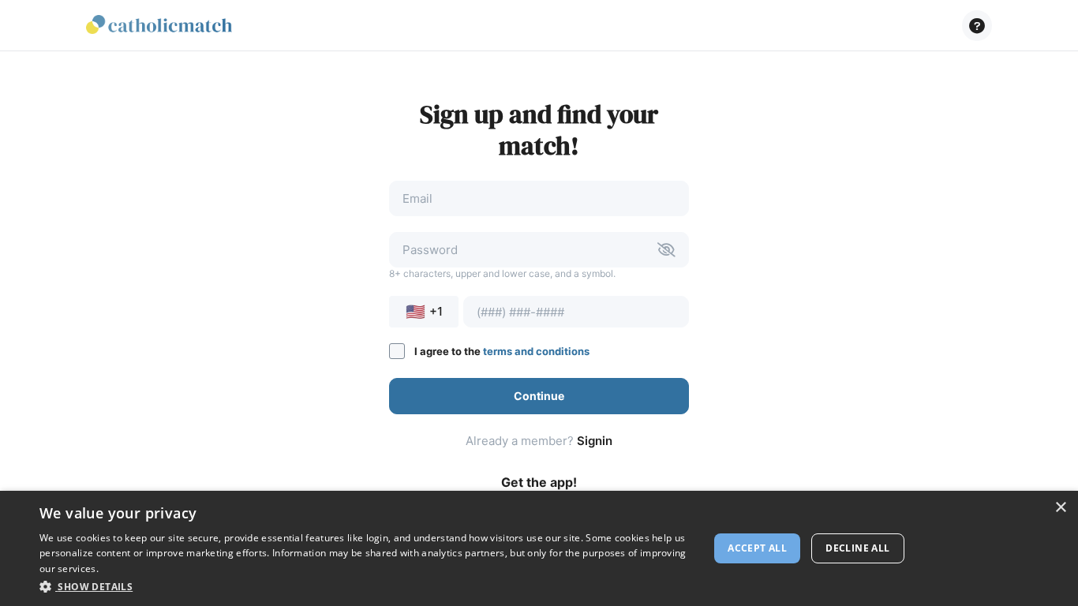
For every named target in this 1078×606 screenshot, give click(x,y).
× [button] (1060, 508)
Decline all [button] (857, 548)
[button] (977, 25)
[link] (159, 25)
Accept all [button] (757, 548)
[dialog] (539, 548)
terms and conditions (536, 351)
